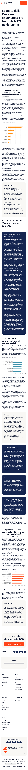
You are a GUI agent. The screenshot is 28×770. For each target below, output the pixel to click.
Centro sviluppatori (19, 687)
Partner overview (18, 697)
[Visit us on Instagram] (10, 742)
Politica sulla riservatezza (17, 759)
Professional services (19, 681)
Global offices (5, 719)
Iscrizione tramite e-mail (7, 761)
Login (16, 677)
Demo (3, 685)
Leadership (4, 720)
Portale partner (18, 700)
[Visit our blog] (20, 742)
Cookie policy (19, 763)
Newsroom (4, 727)
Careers (3, 717)
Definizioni (4, 709)
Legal (3, 729)
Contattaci (14, 660)
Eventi (3, 700)
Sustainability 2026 (6, 722)
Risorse (3, 704)
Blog (3, 702)
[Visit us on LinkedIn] (7, 742)
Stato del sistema (18, 689)
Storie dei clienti (5, 707)
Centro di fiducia (5, 724)
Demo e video (5, 698)
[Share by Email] (22, 652)
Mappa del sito (22, 761)
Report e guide (5, 697)
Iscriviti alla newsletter (16, 752)
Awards (3, 725)
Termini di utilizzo (7, 759)
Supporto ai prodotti (19, 679)
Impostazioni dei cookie (10, 763)
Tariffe (3, 684)
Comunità (17, 682)
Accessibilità (15, 761)
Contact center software (7, 705)
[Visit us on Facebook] (15, 742)
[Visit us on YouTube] (18, 742)
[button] (23, 3)
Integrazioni (4, 679)
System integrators (19, 698)
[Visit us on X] (13, 742)
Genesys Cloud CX (6, 677)
